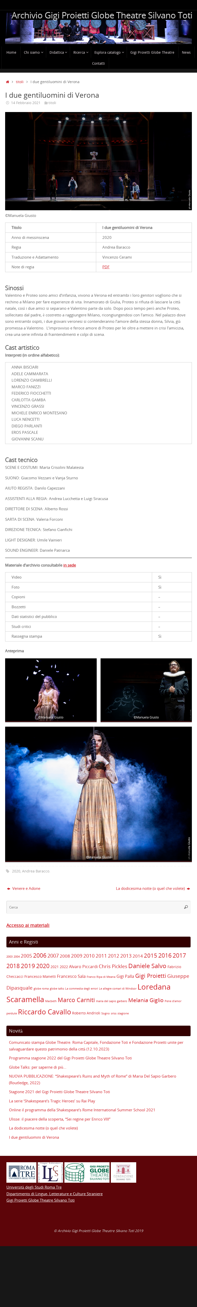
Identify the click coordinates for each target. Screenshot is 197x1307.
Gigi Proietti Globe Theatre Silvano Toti (40, 1200)
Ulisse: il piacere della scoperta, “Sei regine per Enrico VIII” (59, 1119)
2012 (113, 955)
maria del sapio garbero (111, 1001)
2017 (179, 955)
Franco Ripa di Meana (101, 977)
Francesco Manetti (40, 976)
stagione (123, 1013)
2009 (76, 955)
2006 (39, 955)
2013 (126, 955)
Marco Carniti (76, 1000)
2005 (26, 955)
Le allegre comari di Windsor (117, 988)
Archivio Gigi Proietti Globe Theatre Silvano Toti (102, 15)
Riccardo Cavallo (44, 1011)
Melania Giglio (146, 1000)
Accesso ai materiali (28, 925)
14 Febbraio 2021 (26, 103)
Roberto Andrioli (86, 1013)
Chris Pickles (113, 966)
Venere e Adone (25, 888)
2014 (138, 956)
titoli (20, 82)
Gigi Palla (125, 976)
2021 (55, 966)
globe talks (57, 988)
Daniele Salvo (147, 965)
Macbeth (51, 1001)
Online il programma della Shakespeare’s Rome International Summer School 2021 (82, 1109)
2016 (165, 955)
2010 (89, 955)
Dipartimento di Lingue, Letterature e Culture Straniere (54, 1193)
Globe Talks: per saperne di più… (37, 1067)
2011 (101, 955)
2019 (28, 965)
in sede (69, 565)
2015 (150, 955)
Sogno (105, 1013)
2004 (17, 956)
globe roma (41, 988)
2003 (9, 956)
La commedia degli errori (81, 988)
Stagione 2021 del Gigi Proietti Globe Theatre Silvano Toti (59, 1091)
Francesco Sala (71, 976)
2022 (64, 966)
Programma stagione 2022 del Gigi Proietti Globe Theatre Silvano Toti (70, 1057)
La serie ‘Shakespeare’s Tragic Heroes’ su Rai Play (52, 1100)
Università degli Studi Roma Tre (34, 1187)
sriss (113, 1013)
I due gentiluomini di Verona (34, 1137)
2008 (65, 956)
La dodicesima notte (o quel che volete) (151, 888)
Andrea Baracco (35, 871)
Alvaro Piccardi (83, 966)
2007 (53, 955)
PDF (106, 266)
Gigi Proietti (150, 975)
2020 (16, 871)
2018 (13, 966)
